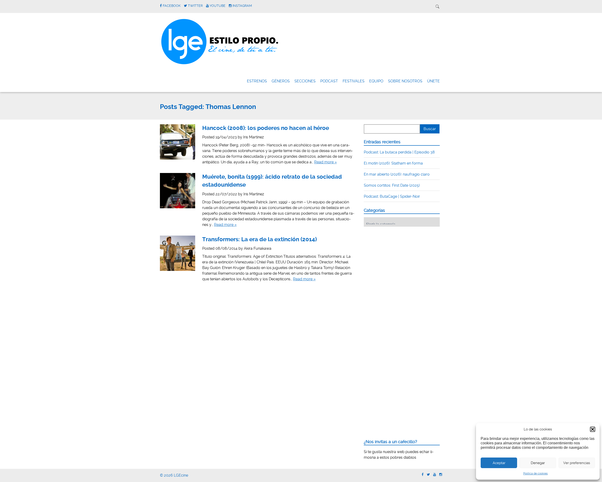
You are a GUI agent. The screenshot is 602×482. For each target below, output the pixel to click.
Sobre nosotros (405, 81)
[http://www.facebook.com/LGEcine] (423, 474)
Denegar (538, 463)
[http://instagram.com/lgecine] (440, 474)
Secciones (305, 81)
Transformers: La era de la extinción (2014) (259, 239)
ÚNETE (433, 81)
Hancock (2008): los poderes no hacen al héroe (265, 128)
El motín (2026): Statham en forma (393, 163)
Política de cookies (535, 473)
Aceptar (499, 463)
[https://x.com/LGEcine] (428, 474)
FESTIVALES (353, 81)
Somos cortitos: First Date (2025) (392, 185)
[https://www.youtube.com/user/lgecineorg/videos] (434, 474)
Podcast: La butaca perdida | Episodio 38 (399, 152)
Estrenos (257, 81)
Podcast (329, 81)
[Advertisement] (399, 259)
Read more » (325, 162)
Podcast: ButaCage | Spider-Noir (392, 196)
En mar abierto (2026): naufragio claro (397, 174)
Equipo (376, 81)
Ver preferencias (576, 463)
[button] (592, 429)
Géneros (281, 81)
